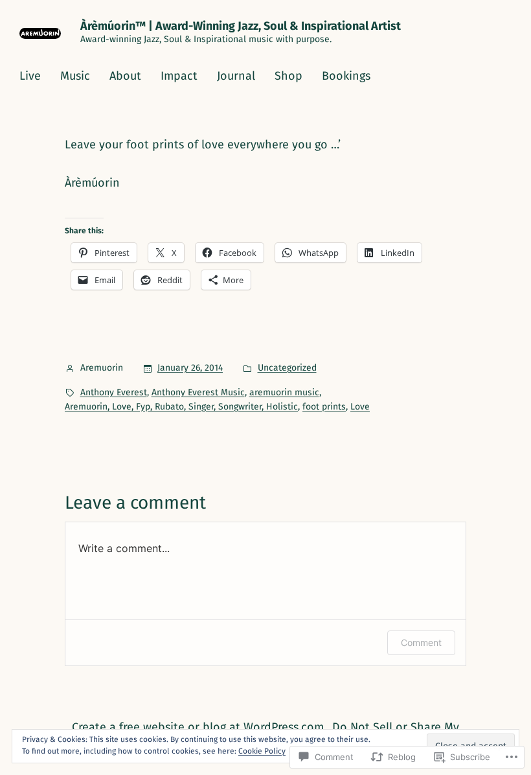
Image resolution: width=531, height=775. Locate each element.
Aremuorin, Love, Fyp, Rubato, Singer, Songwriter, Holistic (181, 406)
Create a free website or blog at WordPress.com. (199, 727)
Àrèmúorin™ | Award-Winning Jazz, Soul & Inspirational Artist (240, 26)
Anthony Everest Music (198, 392)
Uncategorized (287, 367)
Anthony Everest (113, 392)
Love (360, 406)
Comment (421, 642)
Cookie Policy (262, 751)
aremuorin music (284, 392)
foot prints (324, 406)
